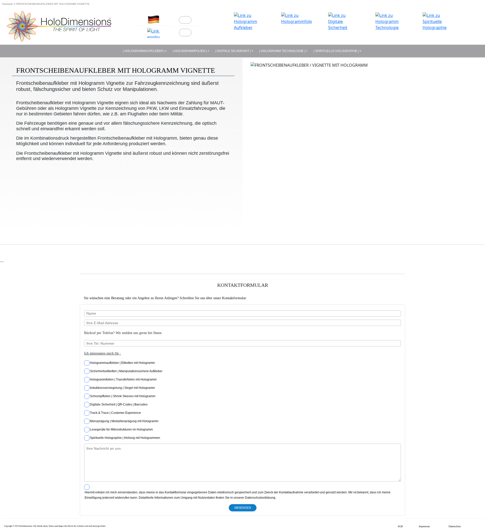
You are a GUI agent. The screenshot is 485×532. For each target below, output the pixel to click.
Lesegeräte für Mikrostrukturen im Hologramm (121, 429)
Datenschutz (455, 526)
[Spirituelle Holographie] (438, 27)
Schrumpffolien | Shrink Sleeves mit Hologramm (122, 396)
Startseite (7, 4)
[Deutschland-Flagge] (153, 19)
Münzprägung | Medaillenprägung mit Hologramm (124, 421)
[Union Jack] (153, 33)
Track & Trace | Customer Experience (115, 413)
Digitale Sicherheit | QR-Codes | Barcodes (119, 404)
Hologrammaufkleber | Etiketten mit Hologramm (122, 363)
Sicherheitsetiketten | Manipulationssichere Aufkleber (126, 371)
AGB (400, 526)
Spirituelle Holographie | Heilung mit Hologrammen (125, 438)
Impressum (424, 526)
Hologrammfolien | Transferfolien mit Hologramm (123, 379)
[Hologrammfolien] (296, 27)
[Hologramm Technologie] (390, 27)
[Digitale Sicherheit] (343, 27)
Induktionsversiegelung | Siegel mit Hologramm (122, 388)
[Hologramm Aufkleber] (249, 27)
